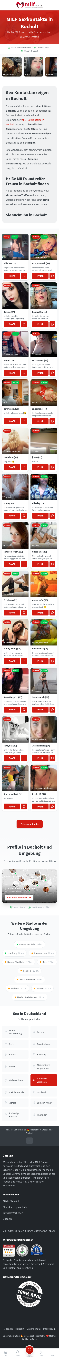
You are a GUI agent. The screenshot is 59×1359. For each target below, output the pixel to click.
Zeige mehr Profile (29, 824)
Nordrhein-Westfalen (41, 1129)
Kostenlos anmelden (17, 897)
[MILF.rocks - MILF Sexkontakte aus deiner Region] (29, 5)
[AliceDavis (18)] (37, 874)
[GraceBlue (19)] (13, 870)
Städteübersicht (11, 1201)
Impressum (49, 1328)
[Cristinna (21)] (35, 882)
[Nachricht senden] (24, 276)
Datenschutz (33, 1328)
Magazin (7, 1218)
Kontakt (19, 1328)
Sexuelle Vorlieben (13, 1212)
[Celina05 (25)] (43, 877)
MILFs (9, 1129)
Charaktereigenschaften (16, 1207)
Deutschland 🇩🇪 (21, 1129)
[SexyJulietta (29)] (21, 879)
